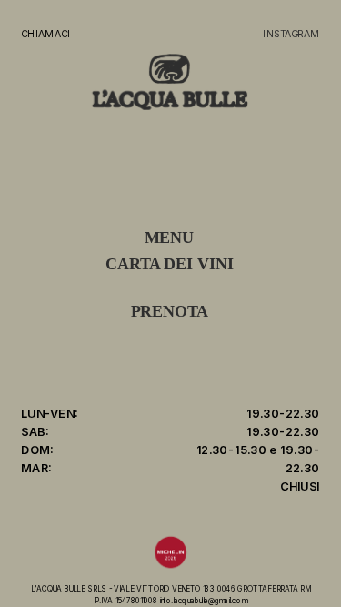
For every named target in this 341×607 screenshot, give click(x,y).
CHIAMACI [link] (45, 33)
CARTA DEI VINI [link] (169, 264)
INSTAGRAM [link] (291, 33)
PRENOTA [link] (170, 311)
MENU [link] (169, 238)
